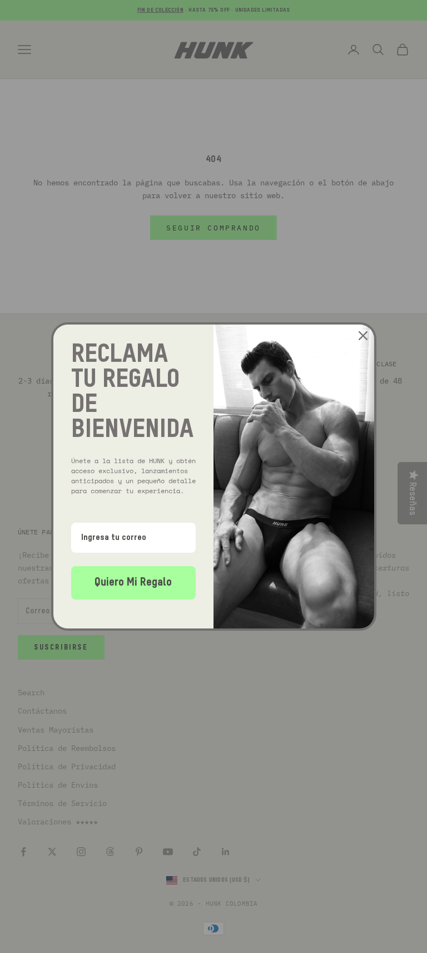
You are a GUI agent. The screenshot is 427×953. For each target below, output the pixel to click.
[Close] (363, 335)
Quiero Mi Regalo (133, 582)
